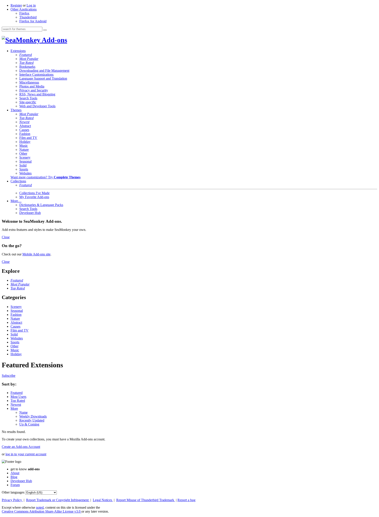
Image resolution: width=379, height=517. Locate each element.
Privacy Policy (12, 500)
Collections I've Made (34, 193)
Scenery (24, 157)
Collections (18, 181)
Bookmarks (27, 66)
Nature (24, 149)
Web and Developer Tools (37, 106)
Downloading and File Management (44, 70)
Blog (14, 477)
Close (6, 237)
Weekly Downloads (33, 416)
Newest (24, 122)
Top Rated (26, 63)
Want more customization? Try (45, 177)
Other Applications (24, 9)
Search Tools (28, 98)
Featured (25, 55)
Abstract (25, 126)
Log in (31, 5)
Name (23, 412)
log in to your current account (25, 454)
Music (23, 145)
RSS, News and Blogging (37, 94)
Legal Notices (103, 500)
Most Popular (28, 59)
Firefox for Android (32, 21)
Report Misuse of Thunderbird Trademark (145, 500)
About (15, 473)
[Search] (45, 30)
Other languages (13, 492)
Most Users (18, 397)
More (14, 408)
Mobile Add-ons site (36, 254)
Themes (16, 110)
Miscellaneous (29, 82)
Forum (15, 485)
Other (23, 153)
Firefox (24, 13)
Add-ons (53, 40)
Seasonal (25, 161)
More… (16, 201)
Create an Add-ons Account (21, 447)
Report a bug (186, 500)
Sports (23, 169)
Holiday (24, 142)
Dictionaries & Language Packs (41, 205)
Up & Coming (29, 424)
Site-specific (27, 102)
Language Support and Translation (43, 78)
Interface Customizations (36, 74)
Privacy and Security (33, 90)
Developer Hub (30, 213)
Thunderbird (28, 17)
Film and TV (28, 138)
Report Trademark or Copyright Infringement (57, 500)
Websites (25, 173)
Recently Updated (31, 420)
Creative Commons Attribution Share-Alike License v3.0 (41, 511)
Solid (23, 165)
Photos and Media (31, 86)
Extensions (18, 51)
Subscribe (8, 375)
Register (16, 5)
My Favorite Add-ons (34, 197)
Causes (24, 130)
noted (40, 507)
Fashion (24, 134)
